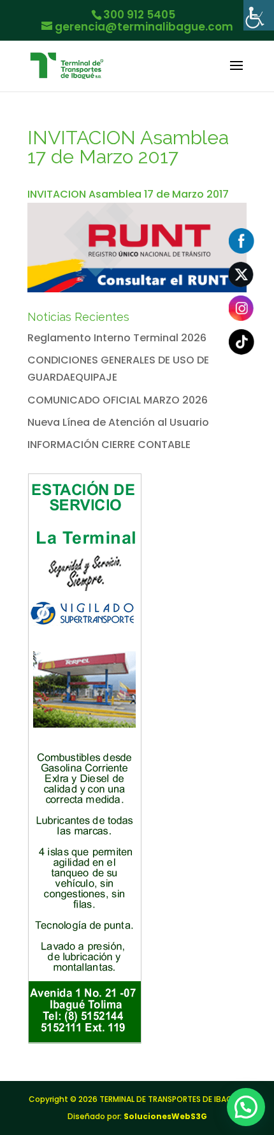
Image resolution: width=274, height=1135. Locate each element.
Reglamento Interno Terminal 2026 (116, 337)
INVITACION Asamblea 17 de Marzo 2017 (128, 194)
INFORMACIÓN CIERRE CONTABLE (109, 444)
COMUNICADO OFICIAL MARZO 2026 (117, 400)
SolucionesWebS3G (165, 1116)
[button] (246, 1107)
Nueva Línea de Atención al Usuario (118, 422)
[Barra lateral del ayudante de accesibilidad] (258, 15)
